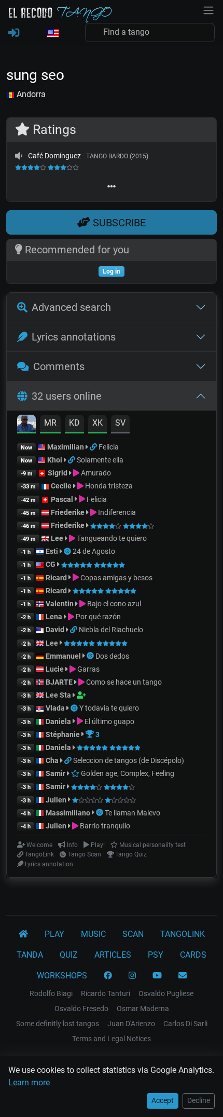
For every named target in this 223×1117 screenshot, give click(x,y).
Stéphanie (63, 734)
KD (74, 423)
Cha (52, 760)
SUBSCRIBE (118, 222)
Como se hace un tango (123, 682)
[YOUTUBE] (157, 975)
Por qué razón (97, 616)
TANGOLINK (182, 934)
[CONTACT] (182, 975)
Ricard (56, 578)
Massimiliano (68, 813)
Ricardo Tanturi (105, 993)
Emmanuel (63, 656)
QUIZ (69, 955)
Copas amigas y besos (115, 578)
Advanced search (71, 307)
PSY (155, 955)
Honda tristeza (108, 486)
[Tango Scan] (68, 551)
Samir (55, 773)
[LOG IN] (13, 33)
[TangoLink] (94, 447)
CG (50, 564)
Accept (162, 1100)
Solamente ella (100, 460)
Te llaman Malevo (132, 813)
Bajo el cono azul (113, 604)
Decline (198, 1100)
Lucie (55, 669)
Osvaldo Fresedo (81, 1008)
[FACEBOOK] (107, 975)
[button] (52, 34)
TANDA (30, 955)
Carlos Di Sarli (185, 1023)
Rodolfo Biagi (51, 993)
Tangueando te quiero (111, 538)
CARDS (193, 955)
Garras (88, 669)
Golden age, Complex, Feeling (126, 773)
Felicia (109, 447)
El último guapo (108, 721)
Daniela (59, 721)
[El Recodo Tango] (23, 934)
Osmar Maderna (143, 1008)
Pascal (62, 499)
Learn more (29, 1082)
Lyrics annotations (74, 337)
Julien (57, 800)
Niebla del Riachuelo (111, 629)
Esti (52, 551)
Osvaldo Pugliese (165, 993)
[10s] (18, 156)
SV (120, 423)
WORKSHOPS (62, 975)
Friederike (68, 512)
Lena (54, 616)
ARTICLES (112, 955)
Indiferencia (116, 512)
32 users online (67, 396)
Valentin (60, 604)
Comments (59, 366)
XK (97, 423)
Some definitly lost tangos (57, 1023)
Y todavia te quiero (109, 708)
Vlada (55, 708)
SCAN (133, 934)
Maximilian (65, 447)
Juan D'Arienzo (131, 1023)
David (55, 629)
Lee (57, 538)
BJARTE (59, 682)
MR (50, 423)
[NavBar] (208, 9)
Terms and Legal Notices (111, 1038)
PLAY (54, 934)
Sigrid (57, 473)
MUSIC (93, 934)
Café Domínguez (54, 156)
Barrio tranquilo (104, 826)
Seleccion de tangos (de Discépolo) (128, 760)
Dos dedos (112, 656)
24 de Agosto (94, 551)
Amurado (95, 473)
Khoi (54, 460)
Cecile (61, 486)
